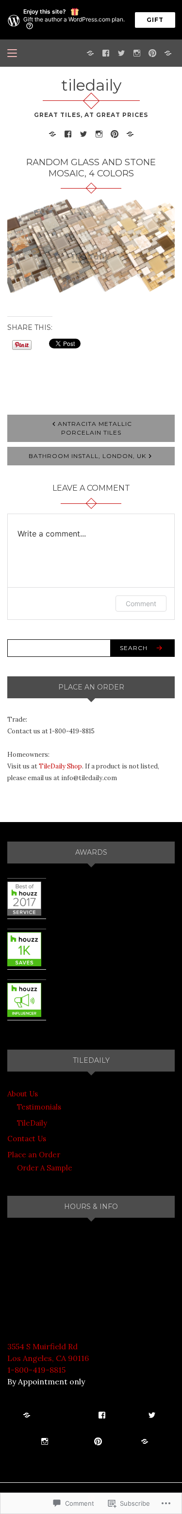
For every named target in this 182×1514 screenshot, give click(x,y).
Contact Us (26, 1138)
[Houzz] (168, 52)
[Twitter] (121, 52)
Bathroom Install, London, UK (87, 456)
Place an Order (33, 1154)
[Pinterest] (152, 52)
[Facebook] (106, 52)
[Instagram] (137, 52)
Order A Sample (44, 1167)
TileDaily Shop (60, 766)
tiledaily (91, 85)
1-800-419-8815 (36, 1370)
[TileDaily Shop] (90, 52)
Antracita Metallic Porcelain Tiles (95, 428)
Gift (155, 19)
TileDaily (32, 1123)
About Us (22, 1093)
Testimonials (39, 1107)
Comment (141, 603)
